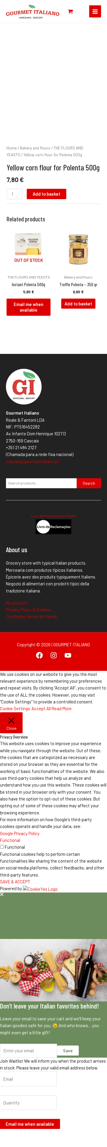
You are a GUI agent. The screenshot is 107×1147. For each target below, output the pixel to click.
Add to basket (46, 193)
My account (17, 602)
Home (12, 148)
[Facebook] (39, 655)
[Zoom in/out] (6, 1136)
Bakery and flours (35, 148)
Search (89, 483)
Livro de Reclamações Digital (53, 516)
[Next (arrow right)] (19, 1144)
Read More (62, 708)
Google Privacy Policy (20, 833)
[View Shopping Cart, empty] (70, 11)
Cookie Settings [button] (15, 708)
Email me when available (28, 307)
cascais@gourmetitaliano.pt (32, 461)
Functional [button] (10, 840)
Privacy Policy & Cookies (28, 609)
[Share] (31, 1136)
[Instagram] (53, 655)
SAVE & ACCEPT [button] (15, 881)
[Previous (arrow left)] (6, 1144)
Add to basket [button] (78, 303)
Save (68, 1050)
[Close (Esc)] (44, 1136)
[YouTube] (67, 655)
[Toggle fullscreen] (19, 1136)
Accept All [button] (41, 708)
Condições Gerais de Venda (31, 616)
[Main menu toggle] (95, 11)
